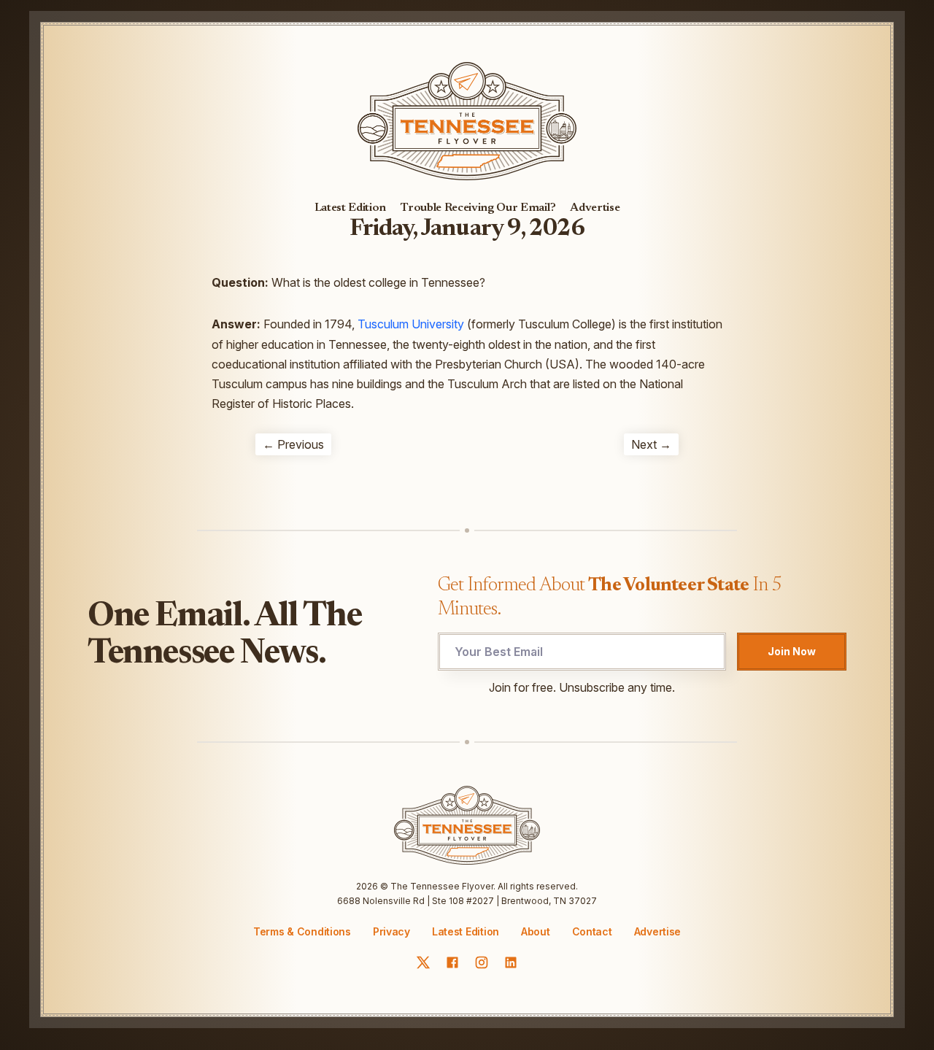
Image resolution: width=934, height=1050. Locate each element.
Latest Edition (350, 208)
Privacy (391, 931)
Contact (592, 932)
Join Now (792, 651)
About (535, 932)
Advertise (595, 208)
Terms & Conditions (302, 931)
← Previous (293, 444)
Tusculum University (411, 324)
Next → (651, 444)
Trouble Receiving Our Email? (478, 208)
